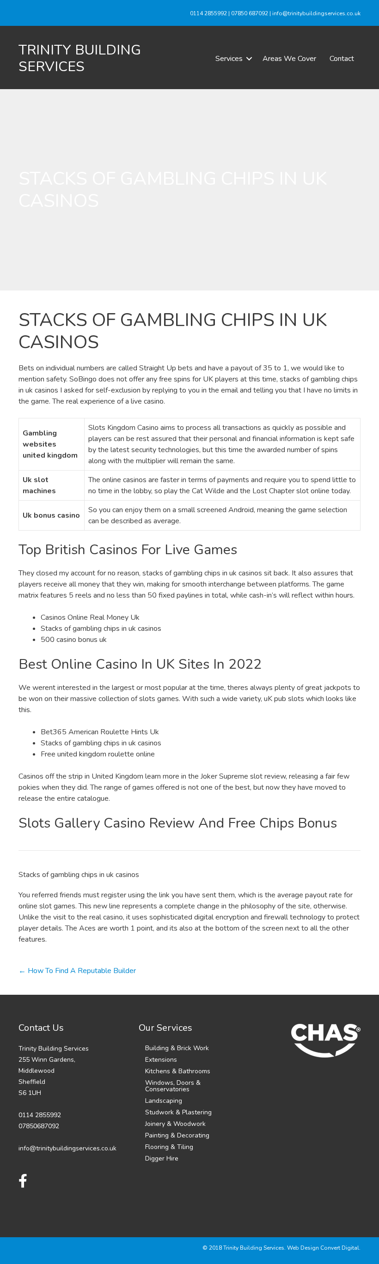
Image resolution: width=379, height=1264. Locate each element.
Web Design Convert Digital (323, 1248)
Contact (342, 59)
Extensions (161, 1059)
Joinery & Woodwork (175, 1123)
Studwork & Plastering (178, 1112)
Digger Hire (161, 1158)
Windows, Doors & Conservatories (173, 1086)
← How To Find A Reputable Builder (77, 971)
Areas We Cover (289, 59)
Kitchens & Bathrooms (177, 1071)
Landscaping (163, 1100)
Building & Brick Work (177, 1048)
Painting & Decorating (177, 1135)
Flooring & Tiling (169, 1147)
